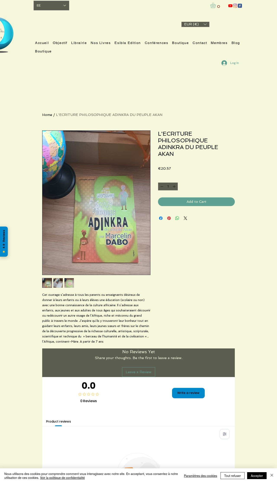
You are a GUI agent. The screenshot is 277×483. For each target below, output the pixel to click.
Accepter (257, 475)
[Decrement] (161, 186)
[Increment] (174, 186)
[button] (195, 24)
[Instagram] (235, 6)
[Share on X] (185, 218)
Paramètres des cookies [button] (200, 475)
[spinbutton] (168, 186)
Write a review (188, 393)
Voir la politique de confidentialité (62, 477)
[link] (216, 5)
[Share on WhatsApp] (177, 218)
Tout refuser (232, 475)
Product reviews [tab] (58, 421)
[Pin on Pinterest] (169, 218)
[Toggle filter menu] (225, 434)
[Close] (271, 476)
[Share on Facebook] (160, 218)
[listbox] (195, 24)
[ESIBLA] (230, 6)
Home (47, 115)
